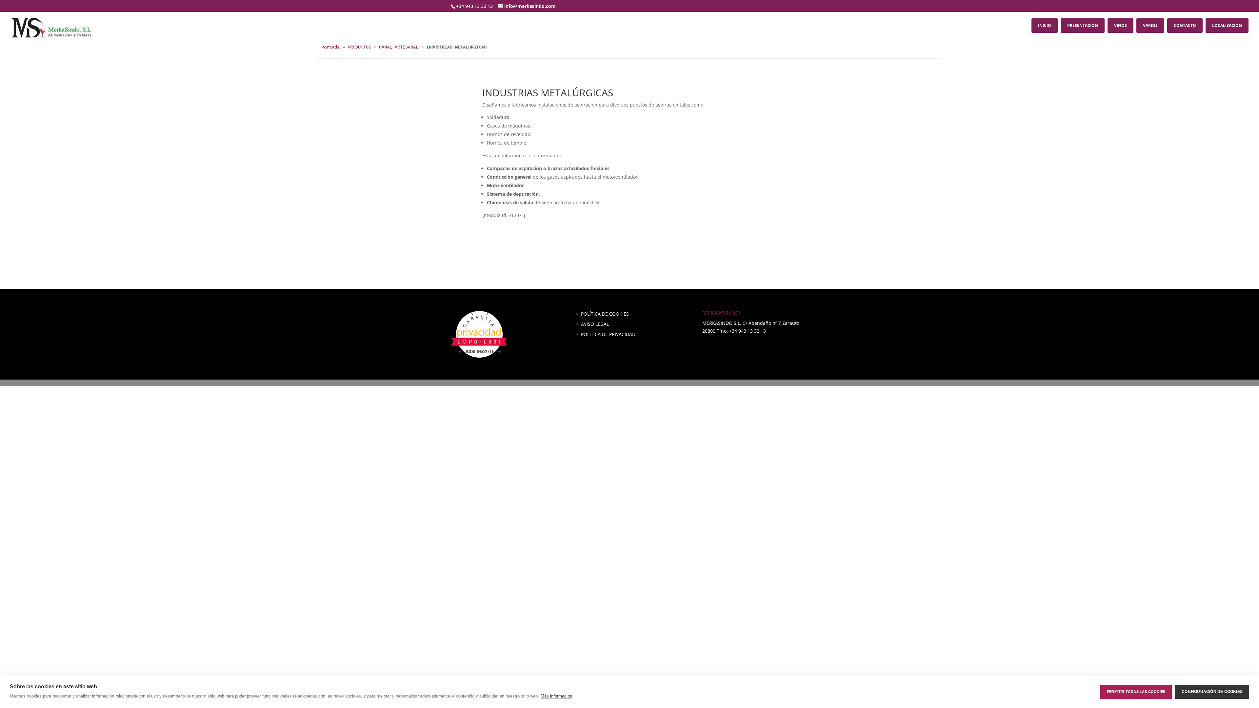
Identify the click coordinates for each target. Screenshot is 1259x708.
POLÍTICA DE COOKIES (605, 314)
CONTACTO (1185, 25)
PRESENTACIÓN (1082, 25)
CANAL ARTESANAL (398, 47)
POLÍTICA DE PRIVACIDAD (608, 334)
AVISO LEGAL (595, 324)
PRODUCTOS (359, 47)
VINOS (1120, 25)
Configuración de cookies (1212, 691)
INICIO (1044, 25)
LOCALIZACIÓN (1227, 25)
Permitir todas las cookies (1136, 692)
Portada (330, 47)
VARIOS (1150, 25)
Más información (556, 696)
